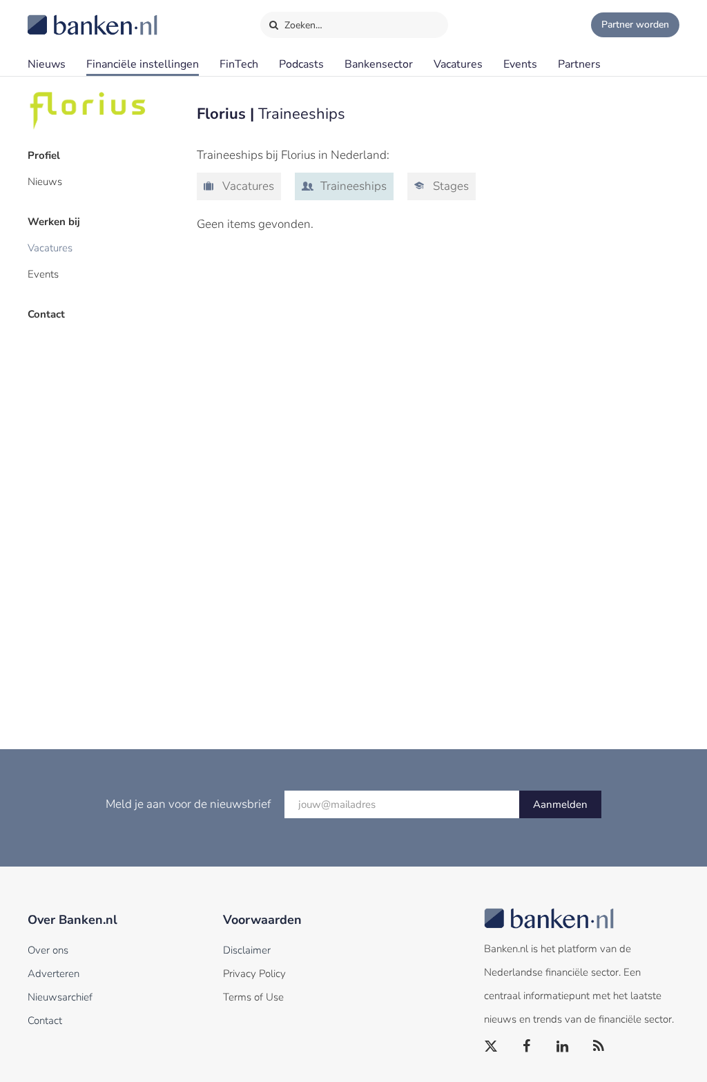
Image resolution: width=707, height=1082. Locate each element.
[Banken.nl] (58, 16)
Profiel (44, 155)
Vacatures (458, 64)
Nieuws (47, 64)
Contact (46, 314)
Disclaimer (247, 950)
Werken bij (54, 222)
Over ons (48, 950)
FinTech (239, 64)
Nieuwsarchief (60, 997)
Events (520, 64)
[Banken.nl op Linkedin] (563, 1046)
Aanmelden (560, 804)
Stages (449, 186)
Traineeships (352, 186)
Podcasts (301, 64)
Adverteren (53, 973)
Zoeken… (302, 25)
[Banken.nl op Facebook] (527, 1046)
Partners (579, 64)
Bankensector (379, 64)
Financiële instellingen (142, 64)
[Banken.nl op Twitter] (491, 1046)
